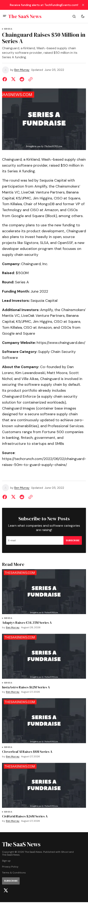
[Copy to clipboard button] (29, 79)
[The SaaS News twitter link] (5, 890)
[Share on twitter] (13, 79)
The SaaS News (11, 855)
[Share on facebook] (5, 79)
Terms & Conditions (14, 872)
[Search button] (74, 16)
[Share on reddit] (22, 79)
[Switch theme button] (82, 16)
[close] (83, 5)
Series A (8, 29)
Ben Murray (21, 70)
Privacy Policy (10, 866)
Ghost (65, 852)
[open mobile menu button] (4, 16)
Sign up (6, 860)
